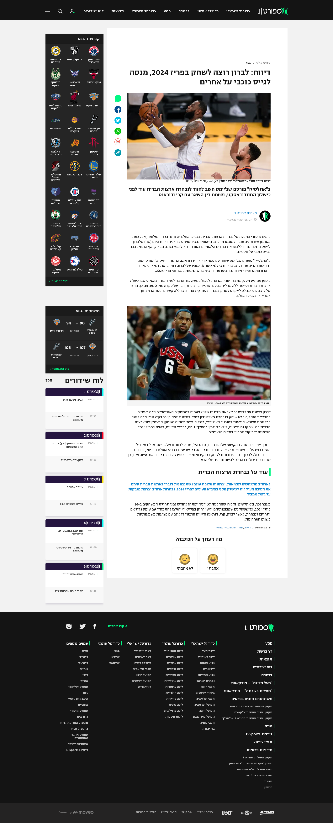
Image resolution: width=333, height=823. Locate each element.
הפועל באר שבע (203, 716)
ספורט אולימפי (78, 686)
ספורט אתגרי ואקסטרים (79, 736)
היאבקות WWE (78, 698)
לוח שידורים (93, 11)
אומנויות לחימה (77, 744)
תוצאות (117, 11)
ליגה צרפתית (174, 686)
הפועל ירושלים (141, 680)
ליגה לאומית (206, 657)
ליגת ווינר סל (142, 651)
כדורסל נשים (142, 663)
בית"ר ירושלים (205, 692)
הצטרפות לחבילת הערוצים (254, 769)
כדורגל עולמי (208, 11)
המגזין (268, 787)
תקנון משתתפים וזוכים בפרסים (251, 706)
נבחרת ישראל (206, 680)
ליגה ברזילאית (173, 710)
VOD (167, 11)
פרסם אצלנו (205, 812)
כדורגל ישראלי (238, 11)
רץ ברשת (264, 651)
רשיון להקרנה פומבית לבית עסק (250, 763)
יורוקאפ (114, 663)
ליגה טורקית (174, 698)
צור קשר (187, 812)
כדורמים (82, 716)
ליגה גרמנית (175, 669)
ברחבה (184, 11)
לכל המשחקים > (59, 369)
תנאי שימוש (262, 742)
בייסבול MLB (79, 728)
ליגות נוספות (174, 716)
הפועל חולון (143, 674)
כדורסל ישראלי (144, 11)
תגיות (268, 781)
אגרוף (84, 680)
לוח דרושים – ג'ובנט (259, 775)
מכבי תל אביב (205, 698)
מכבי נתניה (207, 722)
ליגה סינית (176, 704)
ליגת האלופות (173, 651)
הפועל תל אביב (204, 704)
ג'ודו (85, 674)
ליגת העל (208, 651)
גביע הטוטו (207, 663)
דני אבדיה (144, 686)
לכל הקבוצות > (58, 281)
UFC (85, 692)
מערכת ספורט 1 (246, 213)
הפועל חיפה (207, 710)
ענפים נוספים (77, 643)
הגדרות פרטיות (146, 812)
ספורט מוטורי (79, 710)
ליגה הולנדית (174, 692)
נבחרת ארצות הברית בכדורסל (229, 527)
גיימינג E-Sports (259, 734)
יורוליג (115, 657)
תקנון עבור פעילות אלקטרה (253, 712)
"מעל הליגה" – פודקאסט (251, 683)
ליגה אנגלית (175, 663)
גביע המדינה (206, 674)
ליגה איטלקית (173, 680)
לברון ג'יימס (249, 527)
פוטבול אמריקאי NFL (74, 722)
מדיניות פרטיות (259, 750)
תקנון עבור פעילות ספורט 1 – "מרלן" (247, 718)
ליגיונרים (209, 669)
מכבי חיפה (208, 686)
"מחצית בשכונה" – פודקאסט (248, 691)
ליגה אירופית (174, 657)
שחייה (84, 669)
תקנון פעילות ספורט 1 (257, 757)
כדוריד (83, 657)
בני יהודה (208, 728)
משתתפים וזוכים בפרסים (251, 699)
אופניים (83, 704)
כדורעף (83, 663)
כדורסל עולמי (263, 62)
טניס (268, 726)
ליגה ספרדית (174, 674)
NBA (248, 62)
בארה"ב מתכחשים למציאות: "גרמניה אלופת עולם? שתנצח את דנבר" (217, 484)
